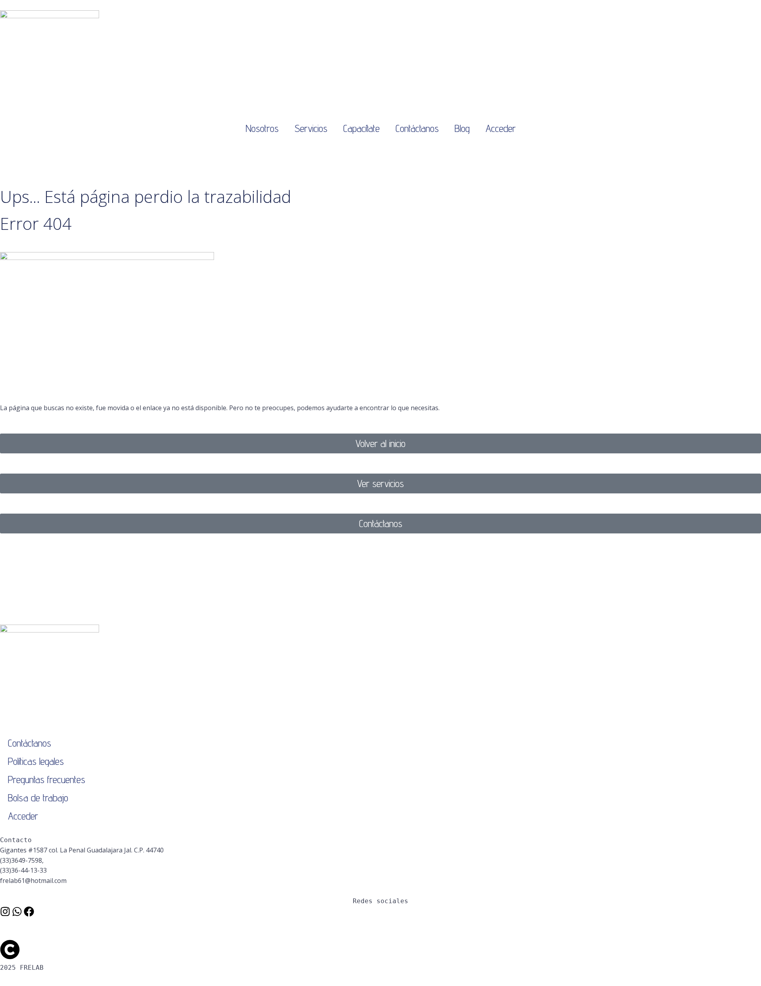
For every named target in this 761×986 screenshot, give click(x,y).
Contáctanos (417, 128)
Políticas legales (36, 761)
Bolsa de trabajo (38, 797)
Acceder (501, 128)
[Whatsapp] (17, 911)
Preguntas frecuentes (46, 779)
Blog (462, 128)
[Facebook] (29, 911)
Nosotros (262, 128)
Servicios (310, 128)
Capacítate (361, 128)
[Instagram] (5, 911)
